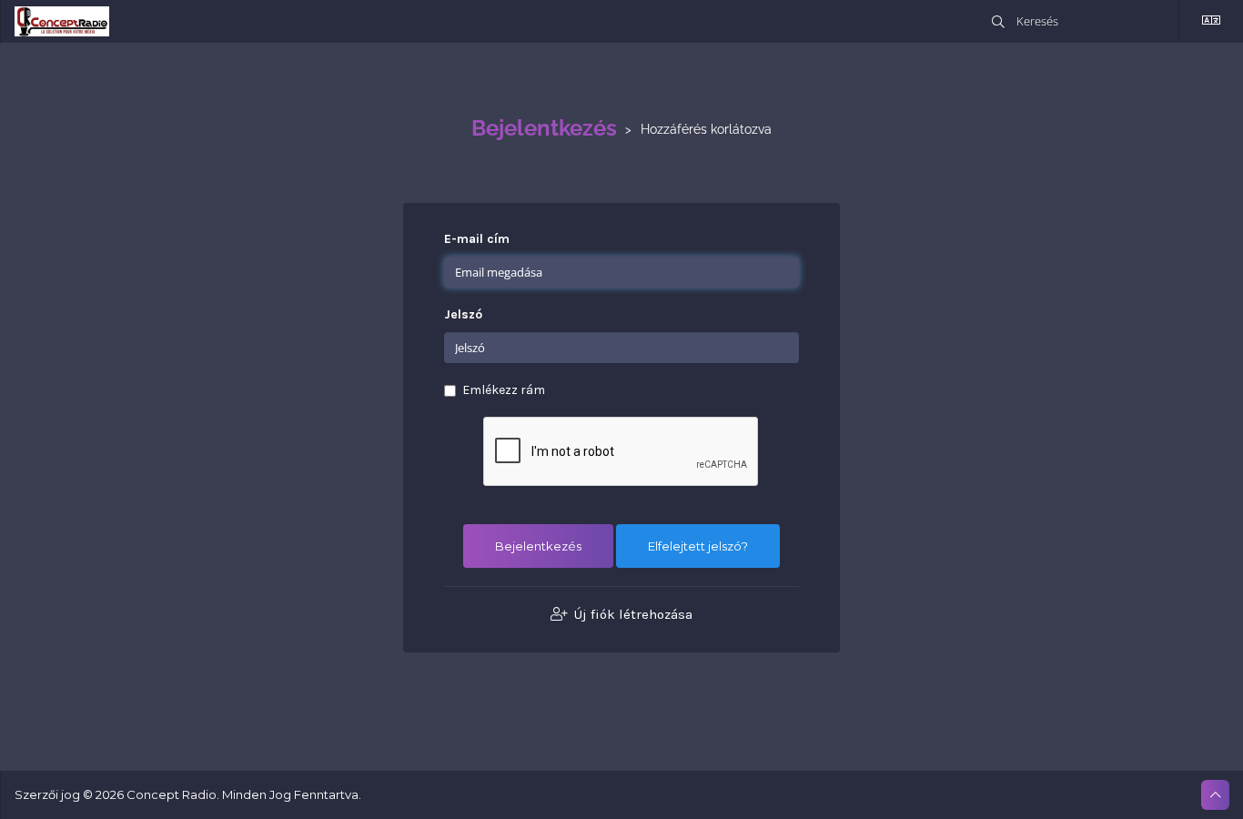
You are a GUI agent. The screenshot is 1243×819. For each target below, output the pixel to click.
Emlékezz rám (503, 390)
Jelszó (463, 314)
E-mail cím (477, 239)
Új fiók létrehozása (631, 614)
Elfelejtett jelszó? (698, 546)
